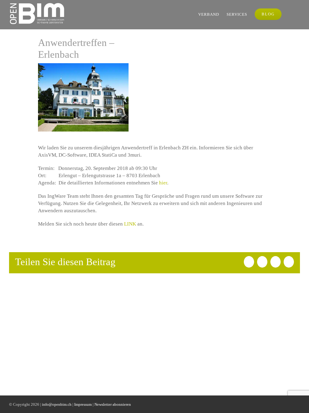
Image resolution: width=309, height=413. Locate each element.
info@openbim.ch (57, 404)
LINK (130, 224)
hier (163, 183)
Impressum (83, 404)
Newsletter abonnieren (112, 404)
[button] (290, 14)
